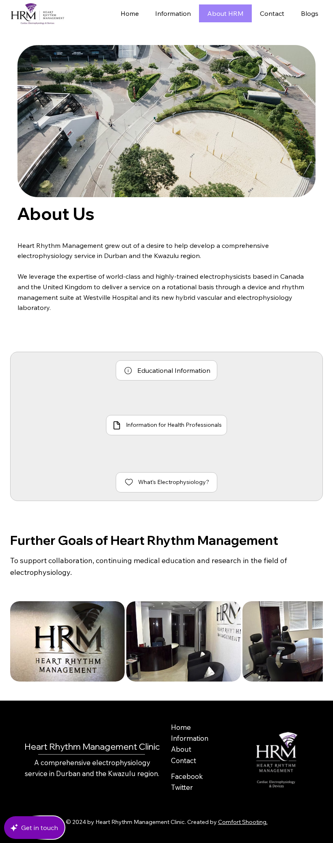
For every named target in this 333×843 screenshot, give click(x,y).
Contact (183, 760)
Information (189, 738)
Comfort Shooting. (243, 822)
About (181, 749)
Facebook (187, 776)
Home (181, 727)
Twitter (182, 787)
